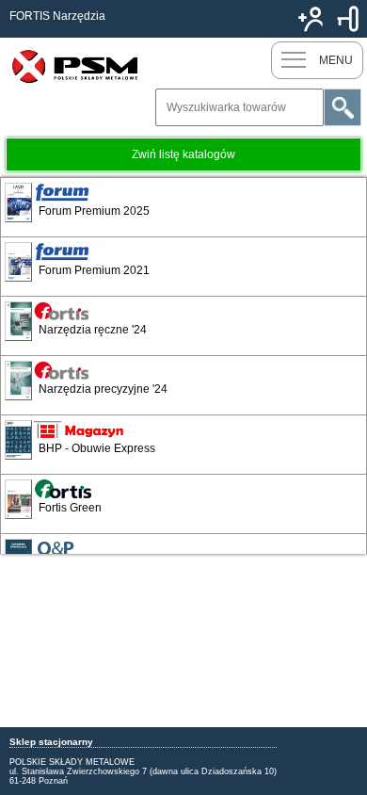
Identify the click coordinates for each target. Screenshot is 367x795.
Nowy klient (310, 19)
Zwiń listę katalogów (183, 154)
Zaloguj (348, 19)
